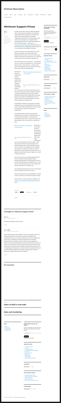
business (20, 14)
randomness (43, 14)
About (10, 14)
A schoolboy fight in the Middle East (32, 350)
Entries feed (7, 327)
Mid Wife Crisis (28, 355)
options (7, 42)
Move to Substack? (28, 353)
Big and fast (27, 351)
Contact (6, 14)
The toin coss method (29, 379)
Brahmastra (27, 354)
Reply (5, 224)
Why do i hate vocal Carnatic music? (31, 380)
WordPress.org (8, 330)
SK (4, 34)
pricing (5, 43)
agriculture (6, 39)
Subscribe (26, 336)
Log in (6, 326)
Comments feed (8, 328)
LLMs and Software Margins (30, 358)
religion (49, 14)
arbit (15, 14)
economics (30, 14)
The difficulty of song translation (31, 376)
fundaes (36, 14)
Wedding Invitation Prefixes (30, 375)
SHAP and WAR (28, 356)
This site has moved (28, 346)
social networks (7, 17)
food (9, 39)
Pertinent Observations (14, 9)
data (25, 14)
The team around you (29, 349)
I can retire (27, 348)
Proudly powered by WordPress (20, 397)
